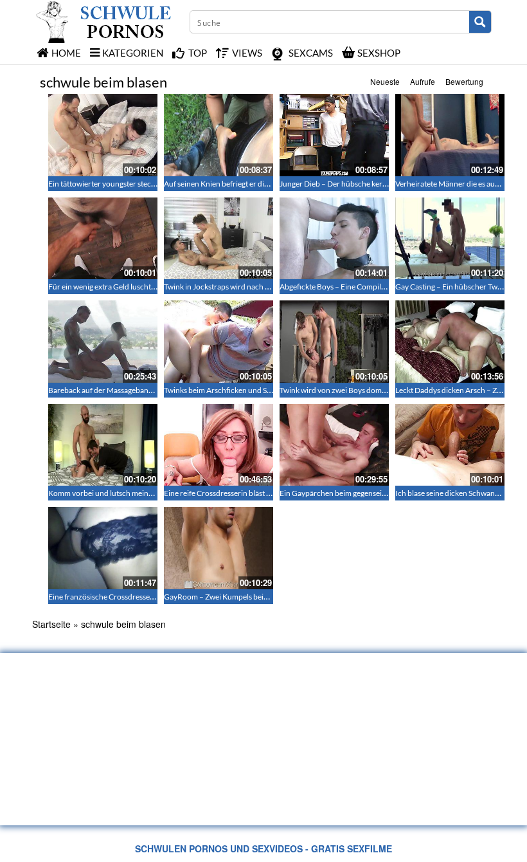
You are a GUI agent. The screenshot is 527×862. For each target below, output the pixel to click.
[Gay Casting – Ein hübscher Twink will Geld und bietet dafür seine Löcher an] (450, 238)
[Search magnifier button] (480, 22)
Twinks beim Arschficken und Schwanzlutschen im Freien (259, 390)
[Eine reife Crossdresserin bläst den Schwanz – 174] (218, 445)
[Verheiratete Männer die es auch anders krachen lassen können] (450, 135)
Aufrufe (422, 81)
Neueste (385, 81)
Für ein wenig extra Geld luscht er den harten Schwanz (138, 286)
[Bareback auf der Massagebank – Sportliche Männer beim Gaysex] (102, 341)
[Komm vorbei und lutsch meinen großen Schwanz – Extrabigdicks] (102, 445)
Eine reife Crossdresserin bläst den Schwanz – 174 (247, 493)
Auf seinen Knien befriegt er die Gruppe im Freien (246, 183)
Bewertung (464, 81)
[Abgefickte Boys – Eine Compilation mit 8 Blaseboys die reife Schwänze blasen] (334, 238)
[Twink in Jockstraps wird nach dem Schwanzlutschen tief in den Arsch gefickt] (218, 238)
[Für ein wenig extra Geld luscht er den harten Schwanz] (102, 238)
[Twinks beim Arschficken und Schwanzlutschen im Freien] (218, 341)
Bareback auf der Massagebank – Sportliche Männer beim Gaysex (157, 390)
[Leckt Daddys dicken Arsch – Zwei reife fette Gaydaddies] (450, 341)
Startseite (51, 624)
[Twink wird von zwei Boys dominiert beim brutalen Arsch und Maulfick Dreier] (334, 341)
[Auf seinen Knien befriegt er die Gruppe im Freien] (218, 135)
